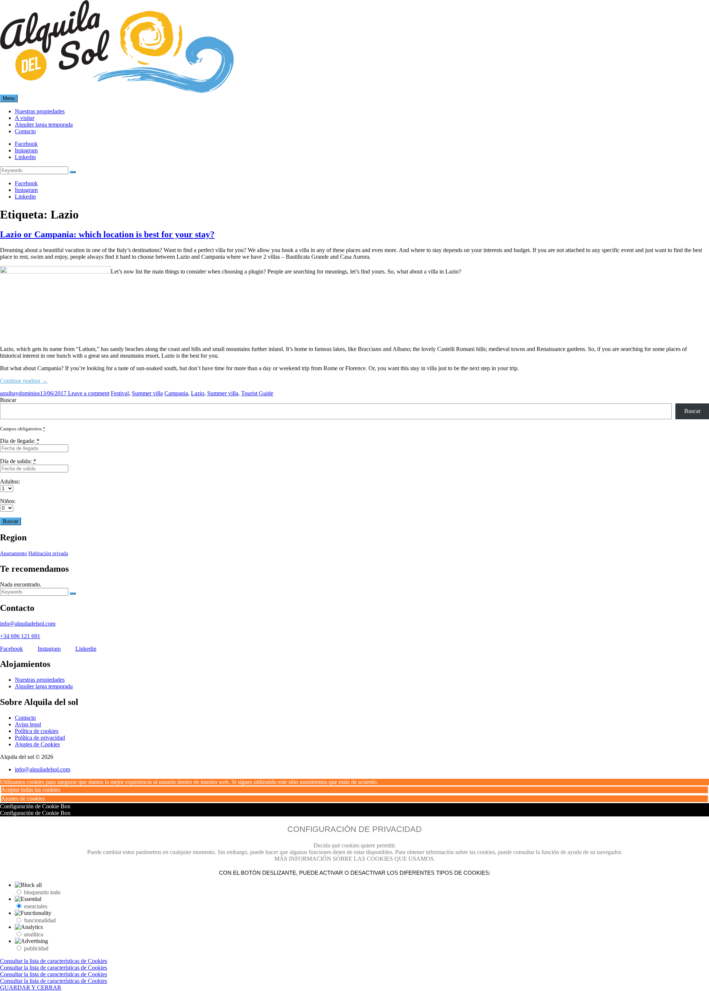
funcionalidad (40, 920)
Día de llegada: (20, 441)
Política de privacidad (40, 737)
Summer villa (147, 393)
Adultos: (10, 481)
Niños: (8, 501)
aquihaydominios (20, 393)
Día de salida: (18, 461)
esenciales (35, 906)
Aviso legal (28, 724)
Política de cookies (36, 731)
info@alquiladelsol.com (27, 623)
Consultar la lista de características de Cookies (53, 961)
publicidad (36, 948)
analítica (33, 934)
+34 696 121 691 (20, 636)
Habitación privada (48, 553)
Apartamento (13, 553)
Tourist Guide (257, 393)
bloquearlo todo (42, 892)
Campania (176, 393)
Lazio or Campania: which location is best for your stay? (107, 234)
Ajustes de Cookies (37, 744)
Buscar (8, 400)
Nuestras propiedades (40, 680)
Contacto (25, 718)
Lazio (197, 393)
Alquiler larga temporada (44, 686)
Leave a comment (87, 393)
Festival (120, 393)
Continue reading (24, 381)
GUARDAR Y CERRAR (30, 987)
